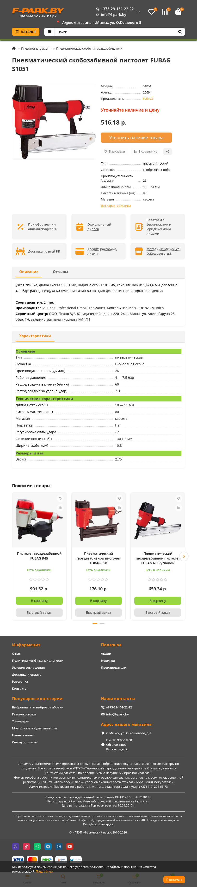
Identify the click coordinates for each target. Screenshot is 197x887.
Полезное (111, 644)
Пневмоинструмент (36, 48)
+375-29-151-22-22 (117, 8)
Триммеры (20, 721)
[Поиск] (180, 32)
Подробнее (44, 871)
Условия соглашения (28, 667)
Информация (26, 644)
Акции (106, 653)
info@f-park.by (113, 14)
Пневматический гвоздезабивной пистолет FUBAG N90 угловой (158, 558)
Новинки (108, 660)
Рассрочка (20, 681)
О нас (16, 653)
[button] (13, 556)
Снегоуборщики (24, 742)
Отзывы (60, 271)
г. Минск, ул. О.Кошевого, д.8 (128, 733)
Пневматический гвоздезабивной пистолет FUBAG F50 (98, 558)
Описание (28, 271)
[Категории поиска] (49, 32)
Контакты (19, 688)
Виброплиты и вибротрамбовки (37, 707)
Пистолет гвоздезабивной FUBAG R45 (39, 555)
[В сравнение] (60, 507)
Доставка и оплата (27, 674)
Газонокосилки (24, 714)
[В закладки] (60, 498)
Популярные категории (37, 698)
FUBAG (148, 98)
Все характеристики (116, 205)
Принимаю (174, 880)
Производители (113, 667)
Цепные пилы (23, 735)
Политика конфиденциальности (37, 660)
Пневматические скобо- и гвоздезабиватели (89, 48)
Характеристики (35, 335)
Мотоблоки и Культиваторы (34, 728)
